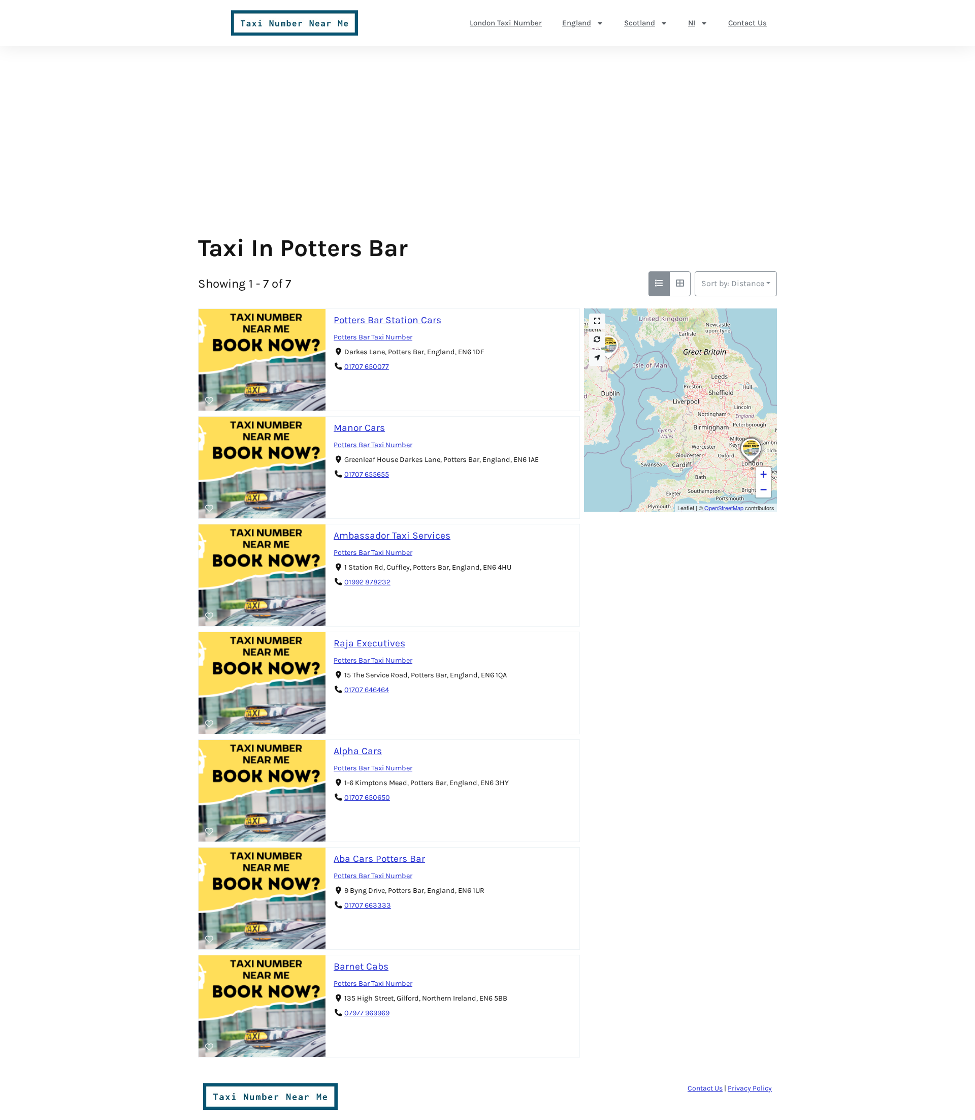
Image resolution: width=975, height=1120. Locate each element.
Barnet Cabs (361, 966)
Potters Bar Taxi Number (373, 337)
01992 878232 (367, 582)
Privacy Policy (750, 1088)
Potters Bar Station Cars (387, 320)
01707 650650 (367, 797)
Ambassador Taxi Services (392, 535)
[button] (753, 461)
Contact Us (747, 22)
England (576, 22)
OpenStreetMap (723, 508)
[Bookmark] (209, 401)
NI (691, 22)
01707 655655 (366, 474)
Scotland (639, 22)
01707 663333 (367, 905)
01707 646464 (366, 690)
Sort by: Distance (732, 283)
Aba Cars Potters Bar (379, 858)
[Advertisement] (487, 157)
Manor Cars (359, 427)
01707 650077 (366, 366)
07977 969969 (366, 1013)
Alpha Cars (358, 751)
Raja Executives (369, 643)
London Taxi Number (506, 22)
